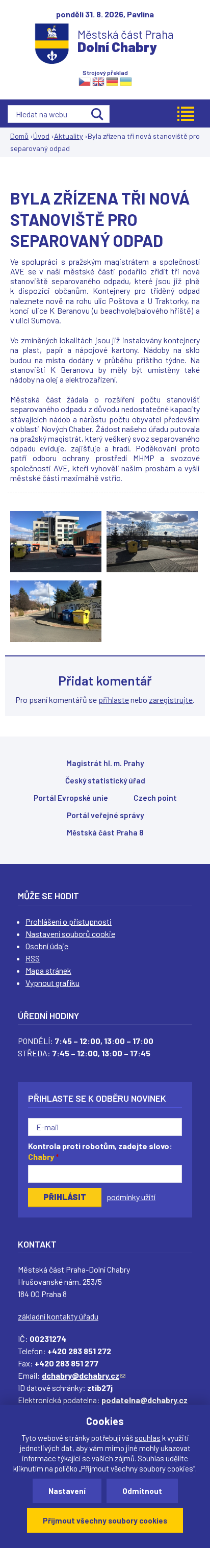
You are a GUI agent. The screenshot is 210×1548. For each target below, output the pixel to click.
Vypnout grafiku (52, 982)
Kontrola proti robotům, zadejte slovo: (100, 1151)
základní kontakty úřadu (58, 1316)
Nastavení (67, 1490)
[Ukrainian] (126, 80)
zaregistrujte (171, 699)
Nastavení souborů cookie (70, 933)
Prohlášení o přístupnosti (68, 921)
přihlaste (113, 699)
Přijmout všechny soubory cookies (105, 1520)
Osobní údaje (46, 946)
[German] (112, 80)
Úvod (41, 136)
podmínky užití (131, 1197)
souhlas (148, 1437)
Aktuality (68, 136)
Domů (19, 136)
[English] (98, 80)
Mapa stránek (48, 970)
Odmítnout (142, 1490)
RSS (32, 958)
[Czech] (84, 80)
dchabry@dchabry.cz (83, 1375)
